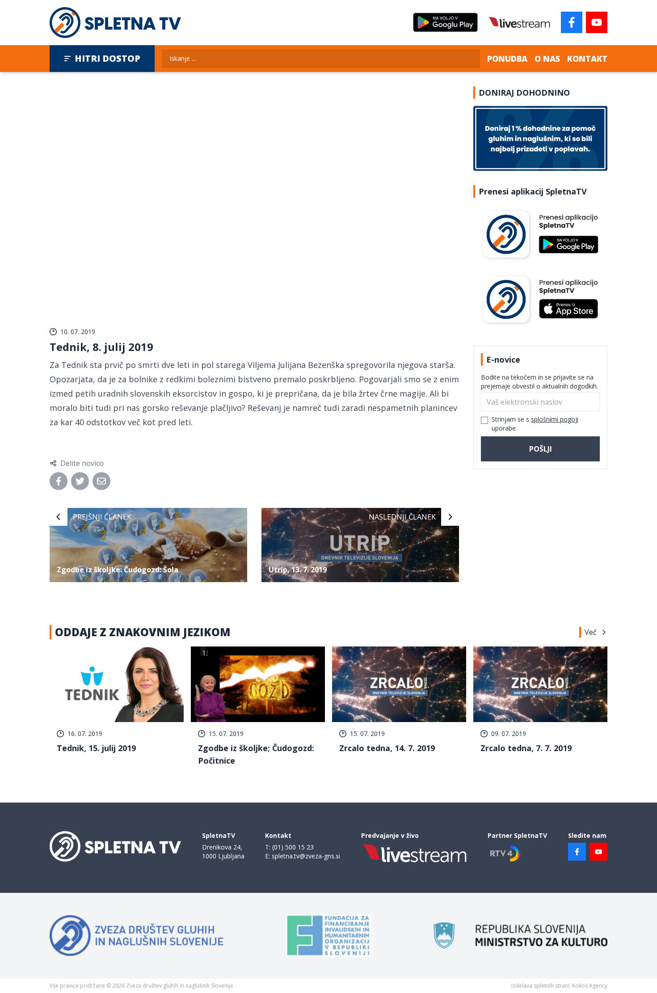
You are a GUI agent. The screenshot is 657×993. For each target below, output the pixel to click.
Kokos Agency (589, 985)
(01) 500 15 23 (293, 847)
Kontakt (587, 58)
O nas (547, 58)
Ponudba (507, 58)
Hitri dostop (107, 58)
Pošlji (540, 449)
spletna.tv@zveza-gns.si (306, 856)
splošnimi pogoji (554, 419)
